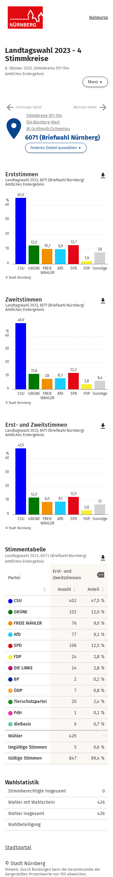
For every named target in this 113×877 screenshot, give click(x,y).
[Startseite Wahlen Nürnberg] (46, 17)
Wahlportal (98, 17)
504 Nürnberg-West (43, 122)
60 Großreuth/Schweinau (48, 128)
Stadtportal (18, 847)
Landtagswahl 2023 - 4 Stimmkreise (43, 54)
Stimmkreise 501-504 (44, 115)
